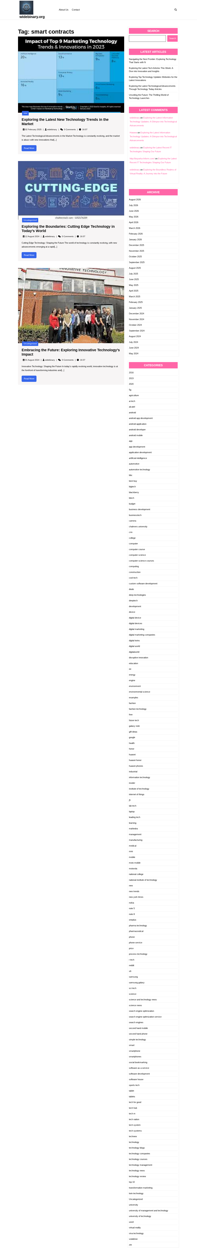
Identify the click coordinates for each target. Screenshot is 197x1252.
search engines (136, 1022)
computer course (137, 549)
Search (153, 30)
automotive (134, 464)
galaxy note (134, 726)
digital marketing (136, 629)
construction (134, 572)
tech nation (134, 1119)
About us (63, 10)
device (132, 612)
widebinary (52, 129)
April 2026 (133, 222)
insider (132, 783)
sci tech (132, 988)
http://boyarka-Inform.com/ (142, 158)
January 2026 (135, 239)
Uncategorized (30, 220)
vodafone (133, 1239)
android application (137, 424)
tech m (132, 1113)
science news (135, 1005)
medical (132, 845)
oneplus (132, 920)
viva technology (136, 1233)
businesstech (135, 515)
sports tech (134, 1085)
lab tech (132, 806)
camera (132, 521)
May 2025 (133, 285)
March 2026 (134, 228)
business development (139, 509)
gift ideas (133, 731)
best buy (133, 481)
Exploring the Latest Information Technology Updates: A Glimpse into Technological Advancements (153, 121)
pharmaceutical (136, 931)
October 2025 (135, 256)
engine (132, 680)
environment (135, 686)
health (132, 743)
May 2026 (133, 216)
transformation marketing (140, 1187)
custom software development (143, 583)
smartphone (134, 1051)
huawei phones (136, 766)
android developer (137, 429)
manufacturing (135, 840)
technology (134, 1142)
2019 (131, 378)
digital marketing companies (142, 635)
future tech (134, 720)
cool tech (133, 578)
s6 (130, 971)
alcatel (132, 407)
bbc (130, 475)
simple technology (137, 1039)
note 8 (132, 914)
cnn (130, 532)
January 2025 (135, 308)
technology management (140, 1165)
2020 (131, 384)
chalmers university (138, 526)
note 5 (132, 908)
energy (132, 674)
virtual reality (135, 1227)
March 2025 (134, 296)
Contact (76, 10)
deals (131, 589)
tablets (132, 1096)
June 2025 (134, 279)
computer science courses (141, 560)
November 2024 (136, 319)
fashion (132, 703)
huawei (132, 754)
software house (136, 1079)
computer (133, 543)
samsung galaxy (137, 982)
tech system (135, 1125)
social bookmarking (138, 1062)
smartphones (135, 1056)
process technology (138, 954)
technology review (137, 1176)
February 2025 (136, 302)
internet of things (136, 794)
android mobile (136, 435)
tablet (131, 1091)
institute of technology (139, 788)
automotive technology (139, 469)
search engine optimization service (145, 1016)
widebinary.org (32, 17)
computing (134, 566)
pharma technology (138, 925)
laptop (132, 811)
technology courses (138, 1159)
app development (137, 446)
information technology (139, 777)
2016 (131, 372)
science (132, 994)
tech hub (133, 1108)
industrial (133, 771)
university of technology (140, 1216)
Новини (133, 132)
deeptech (133, 600)
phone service (135, 942)
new (25, 113)
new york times (136, 897)
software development (139, 1073)
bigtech (132, 486)
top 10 (132, 1182)
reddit (131, 965)
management (135, 834)
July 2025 (133, 273)
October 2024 (135, 325)
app (130, 441)
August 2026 (135, 199)
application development (140, 452)
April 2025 (133, 290)
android (132, 412)
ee (130, 669)
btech (131, 498)
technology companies (139, 1153)
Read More (30, 149)
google (132, 737)
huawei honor (135, 760)
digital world (134, 646)
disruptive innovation (138, 657)
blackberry (134, 492)
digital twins (134, 640)
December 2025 (136, 245)
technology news (137, 1170)
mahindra (133, 828)
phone (132, 937)
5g (130, 389)
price (131, 948)
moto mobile (134, 863)
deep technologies (137, 595)
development (135, 606)
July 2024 (133, 342)
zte (130, 1244)
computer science (137, 555)
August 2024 (135, 336)
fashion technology (138, 709)
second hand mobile (138, 1028)
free (131, 714)
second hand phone (138, 1034)
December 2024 (136, 313)
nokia (131, 902)
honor (131, 749)
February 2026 (136, 233)
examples (133, 697)
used (131, 1222)
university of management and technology (148, 1210)
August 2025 (135, 268)
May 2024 (133, 353)
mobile (132, 857)
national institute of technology (143, 880)
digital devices (135, 623)
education (133, 663)
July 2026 (133, 205)
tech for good (135, 1102)
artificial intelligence (138, 458)
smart (131, 1045)
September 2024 (137, 330)
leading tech (134, 817)
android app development (141, 418)
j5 (130, 800)
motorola (133, 868)
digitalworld (134, 652)
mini (131, 851)
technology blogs (137, 1148)
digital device (135, 617)
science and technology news (143, 999)
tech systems (135, 1130)
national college (136, 874)
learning (132, 823)
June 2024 (134, 347)
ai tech (132, 401)
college (132, 538)
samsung (133, 977)
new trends (134, 891)
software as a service (139, 1068)
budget (132, 503)
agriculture (134, 395)
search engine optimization (141, 1011)
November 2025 (136, 251)
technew (133, 1136)
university (133, 1205)
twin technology (136, 1193)
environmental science (139, 692)
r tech (131, 959)
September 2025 (137, 262)
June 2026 (134, 211)
